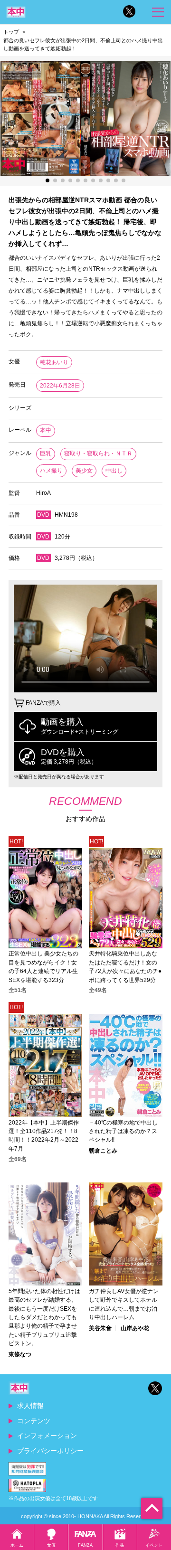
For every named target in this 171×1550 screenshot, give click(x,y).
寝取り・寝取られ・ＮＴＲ (98, 453)
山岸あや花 (135, 1328)
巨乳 (45, 453)
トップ (11, 32)
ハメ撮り (51, 470)
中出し (114, 470)
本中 (45, 430)
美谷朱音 (100, 1328)
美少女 (84, 470)
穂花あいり (54, 362)
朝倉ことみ (103, 1150)
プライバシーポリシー (50, 1451)
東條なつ (20, 1354)
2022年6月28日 (60, 385)
